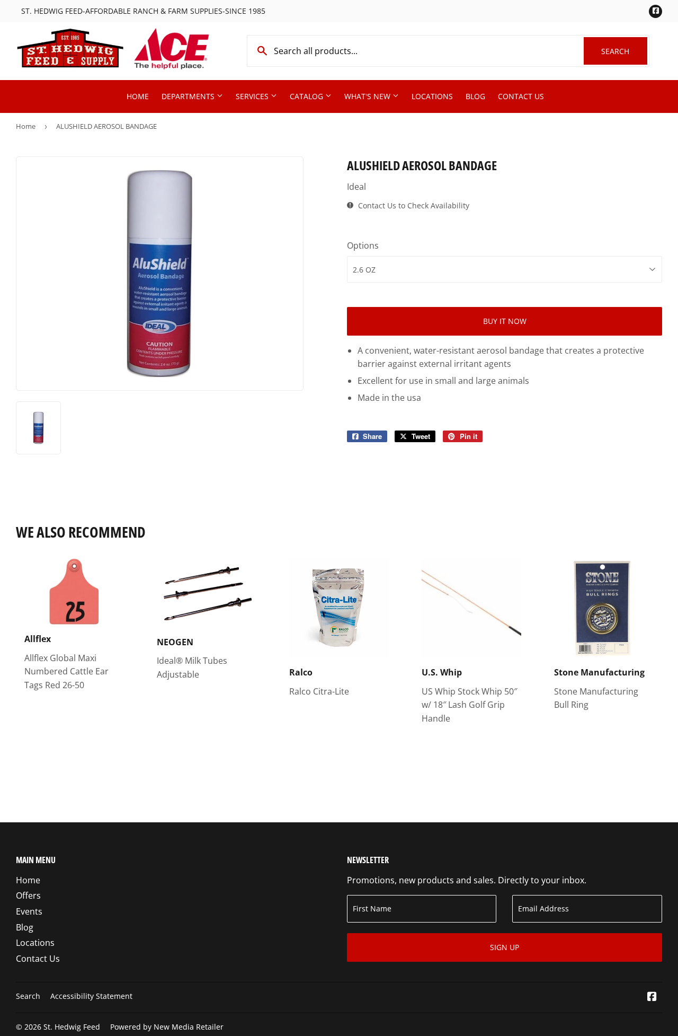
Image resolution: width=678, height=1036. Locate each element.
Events (29, 911)
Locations (432, 96)
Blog (475, 96)
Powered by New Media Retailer (167, 1027)
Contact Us (521, 96)
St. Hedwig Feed (71, 1027)
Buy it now (505, 321)
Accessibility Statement (91, 996)
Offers (28, 895)
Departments (189, 96)
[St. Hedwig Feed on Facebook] (652, 997)
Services (253, 96)
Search (624, 51)
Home (138, 96)
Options (363, 245)
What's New (368, 96)
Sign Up (504, 947)
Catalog (307, 96)
